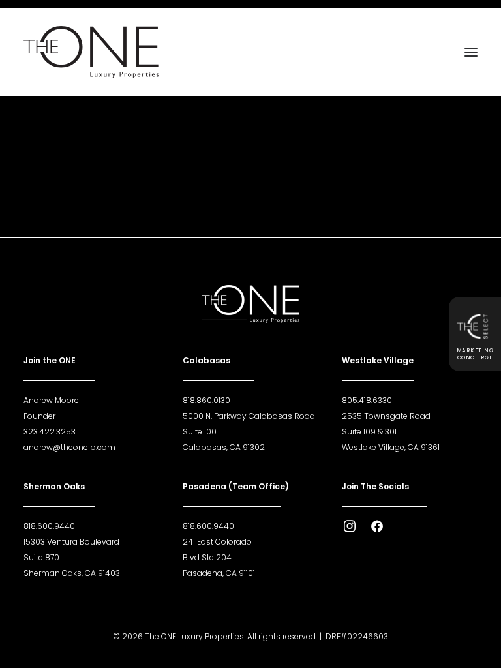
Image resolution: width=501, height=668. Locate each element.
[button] (471, 52)
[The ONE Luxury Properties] (91, 52)
